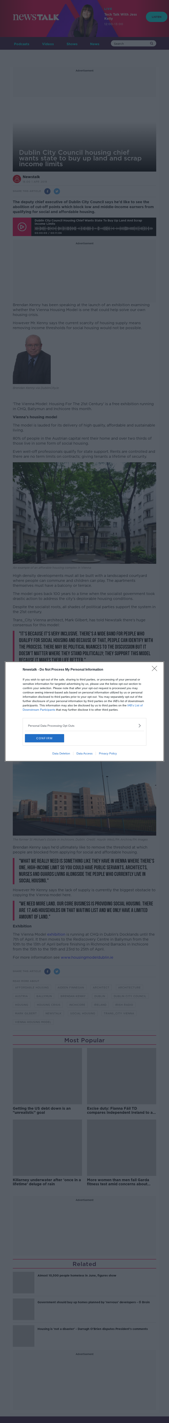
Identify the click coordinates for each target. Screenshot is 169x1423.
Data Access (84, 753)
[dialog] (84, 711)
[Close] (156, 670)
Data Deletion (61, 753)
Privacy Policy (108, 753)
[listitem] (84, 725)
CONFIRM (44, 738)
